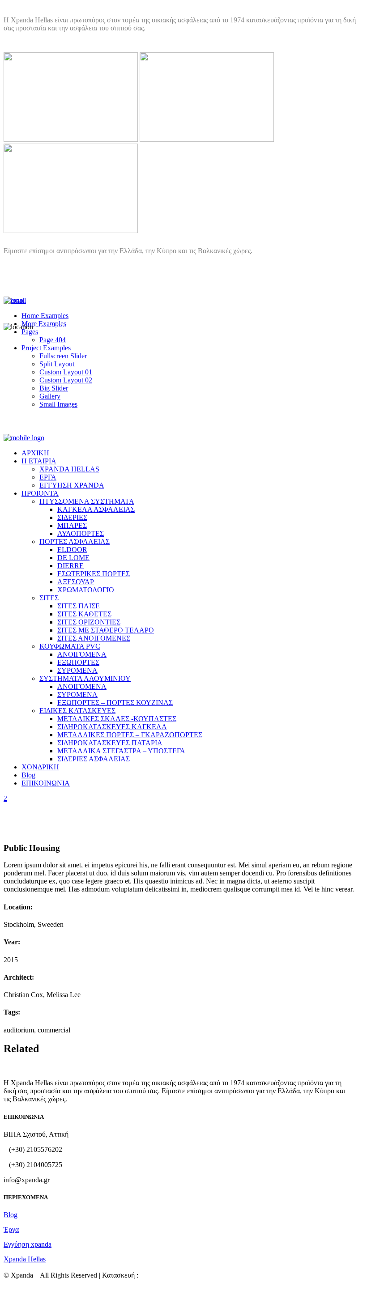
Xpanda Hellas (25, 1259)
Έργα (11, 1229)
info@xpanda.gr (48, 300)
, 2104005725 (70, 310)
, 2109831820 (112, 310)
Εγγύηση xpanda (27, 1244)
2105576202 (30, 310)
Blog (10, 1215)
